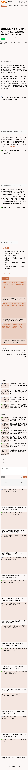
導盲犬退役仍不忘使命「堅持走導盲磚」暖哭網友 (15, 254)
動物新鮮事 (4, 5)
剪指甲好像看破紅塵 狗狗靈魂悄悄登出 (15, 263)
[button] (19, 2)
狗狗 (10, 274)
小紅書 (25, 61)
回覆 (25, 477)
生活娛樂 (21, 5)
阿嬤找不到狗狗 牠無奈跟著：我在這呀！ (15, 259)
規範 (3, 477)
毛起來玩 (10, 5)
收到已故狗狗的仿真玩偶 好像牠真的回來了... (15, 268)
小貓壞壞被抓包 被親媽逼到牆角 (15, 251)
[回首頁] (6, 2)
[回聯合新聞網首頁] (3, 2)
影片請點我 (13, 147)
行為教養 (16, 5)
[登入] (24, 2)
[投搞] (22, 2)
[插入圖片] (21, 477)
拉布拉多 (4, 274)
